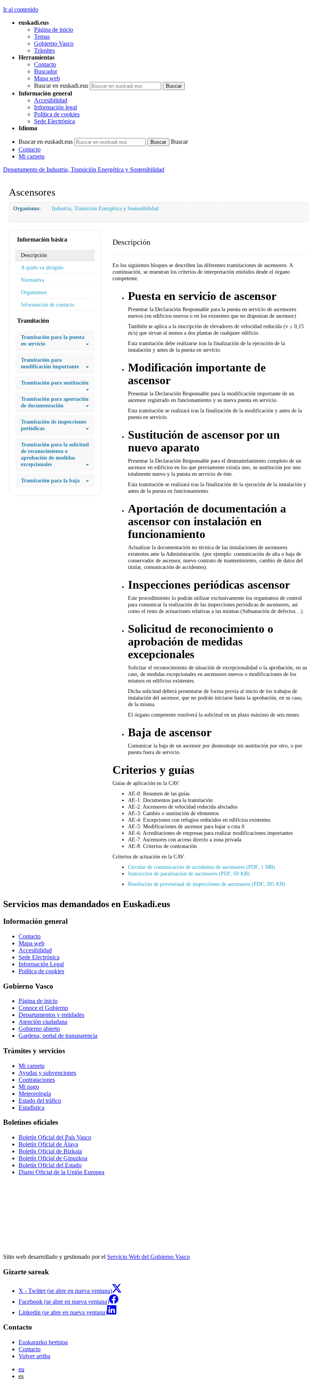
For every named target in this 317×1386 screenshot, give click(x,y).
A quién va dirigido (42, 267)
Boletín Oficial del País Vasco (55, 1137)
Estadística (31, 1107)
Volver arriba (34, 1356)
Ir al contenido (20, 9)
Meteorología (35, 1093)
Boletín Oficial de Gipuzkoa (53, 1158)
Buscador (45, 71)
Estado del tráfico (40, 1100)
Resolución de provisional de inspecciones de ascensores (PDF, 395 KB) (206, 884)
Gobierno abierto (39, 1028)
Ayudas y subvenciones (47, 1072)
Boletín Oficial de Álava (48, 1144)
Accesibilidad (50, 100)
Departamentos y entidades (51, 1014)
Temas (42, 36)
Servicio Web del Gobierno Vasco (148, 1256)
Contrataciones (37, 1079)
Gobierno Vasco (53, 43)
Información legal (55, 107)
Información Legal (41, 964)
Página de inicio (53, 29)
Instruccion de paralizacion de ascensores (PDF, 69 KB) (189, 873)
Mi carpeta (31, 156)
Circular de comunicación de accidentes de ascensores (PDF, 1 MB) (201, 867)
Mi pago (29, 1086)
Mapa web (47, 78)
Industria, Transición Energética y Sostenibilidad (105, 208)
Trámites (44, 50)
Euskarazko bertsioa (43, 1342)
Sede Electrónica (54, 121)
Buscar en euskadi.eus (61, 85)
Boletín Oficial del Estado (50, 1165)
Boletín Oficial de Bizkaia (50, 1151)
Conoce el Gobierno (43, 1008)
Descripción (34, 255)
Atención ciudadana (43, 1021)
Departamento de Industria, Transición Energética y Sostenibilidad (83, 169)
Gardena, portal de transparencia (58, 1035)
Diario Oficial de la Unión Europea (61, 1172)
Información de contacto (47, 304)
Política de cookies (57, 114)
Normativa (32, 280)
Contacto (45, 64)
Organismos (34, 292)
